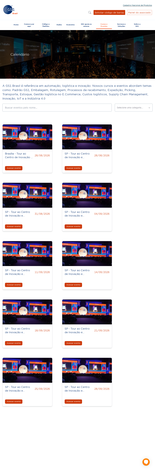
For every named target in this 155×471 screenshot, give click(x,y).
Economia (70, 25)
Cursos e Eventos (104, 25)
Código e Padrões (46, 25)
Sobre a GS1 (137, 25)
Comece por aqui (29, 25)
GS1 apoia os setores (86, 25)
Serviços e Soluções (121, 25)
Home (16, 25)
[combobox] (134, 108)
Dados (59, 25)
